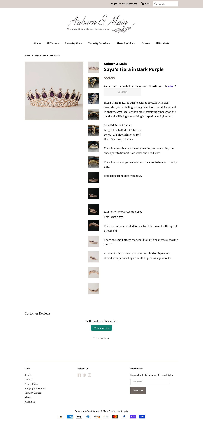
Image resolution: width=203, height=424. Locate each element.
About (28, 397)
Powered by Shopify (118, 411)
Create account (129, 3)
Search (28, 375)
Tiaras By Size (72, 43)
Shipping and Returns (35, 388)
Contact (28, 379)
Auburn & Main (100, 411)
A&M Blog (30, 401)
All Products (162, 43)
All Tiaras (52, 43)
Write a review (101, 328)
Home (37, 43)
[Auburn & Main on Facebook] (79, 375)
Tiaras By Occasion (98, 43)
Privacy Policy (31, 383)
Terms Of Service (33, 392)
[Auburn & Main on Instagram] (89, 375)
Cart (147, 3)
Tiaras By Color (125, 43)
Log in (114, 3)
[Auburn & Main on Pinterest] (84, 375)
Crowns (145, 43)
